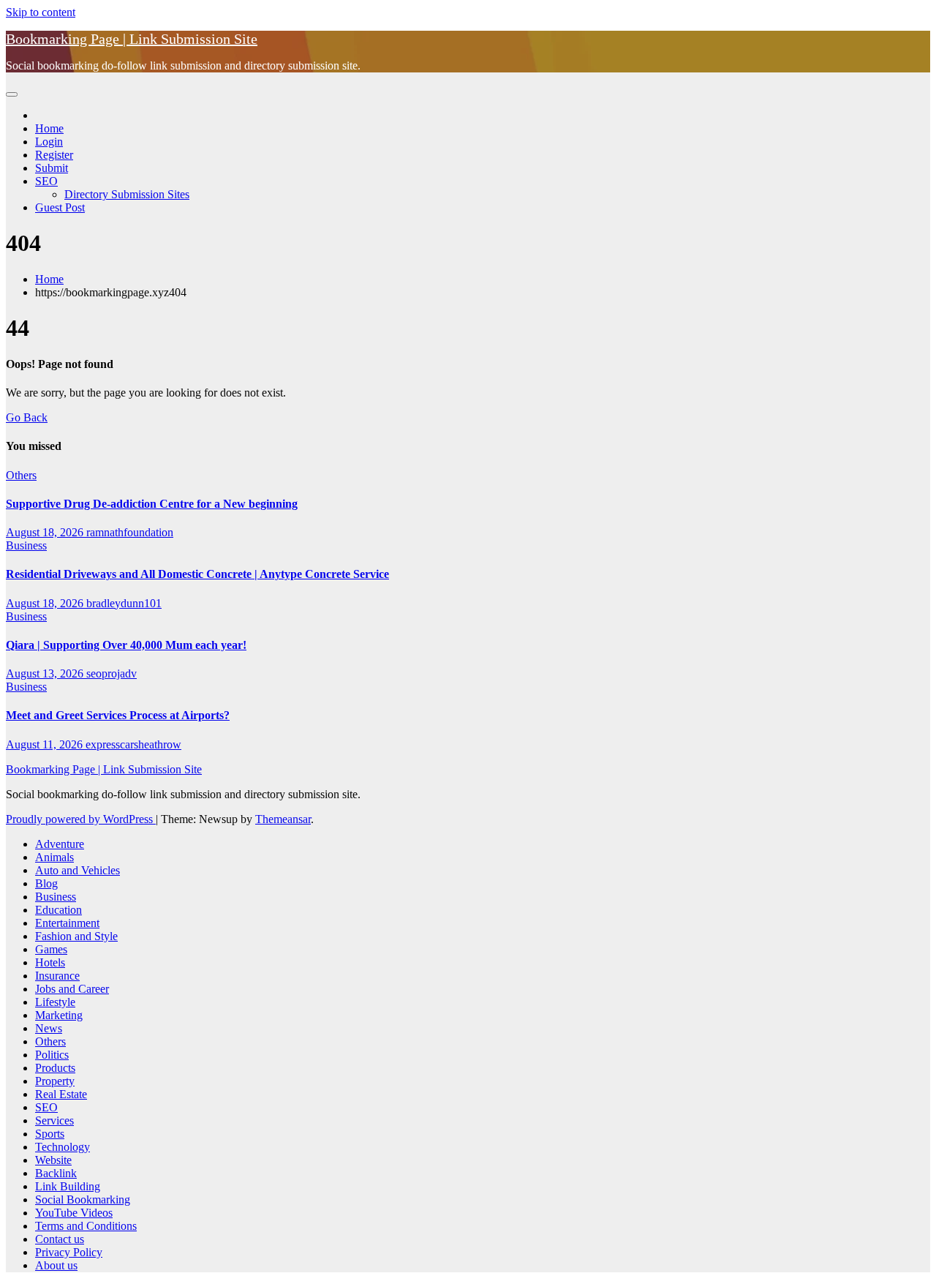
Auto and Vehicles (77, 870)
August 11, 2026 (46, 744)
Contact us (59, 1239)
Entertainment (67, 923)
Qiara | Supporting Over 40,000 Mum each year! (126, 645)
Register (54, 155)
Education (58, 910)
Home (49, 128)
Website (53, 1160)
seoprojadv (111, 673)
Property (55, 1081)
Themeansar (283, 819)
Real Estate (61, 1094)
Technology (62, 1147)
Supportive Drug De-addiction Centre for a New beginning (152, 504)
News (48, 1028)
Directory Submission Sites (126, 194)
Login (49, 141)
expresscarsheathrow (133, 744)
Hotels (50, 962)
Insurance (57, 975)
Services (54, 1120)
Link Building (67, 1186)
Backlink (56, 1173)
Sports (49, 1133)
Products (55, 1068)
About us (56, 1265)
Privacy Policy (68, 1252)
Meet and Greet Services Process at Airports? (118, 715)
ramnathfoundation (129, 532)
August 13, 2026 (46, 673)
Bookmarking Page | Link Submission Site (131, 39)
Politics (52, 1054)
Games (51, 949)
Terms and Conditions (86, 1226)
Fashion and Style (76, 936)
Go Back (27, 417)
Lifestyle (55, 1002)
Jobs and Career (72, 989)
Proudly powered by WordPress (81, 819)
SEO (46, 181)
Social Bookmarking (82, 1199)
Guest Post (60, 207)
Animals (54, 857)
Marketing (59, 1015)
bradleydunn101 (124, 603)
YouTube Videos (74, 1212)
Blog (46, 883)
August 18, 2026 (46, 532)
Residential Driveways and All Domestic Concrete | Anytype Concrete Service (197, 574)
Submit (51, 168)
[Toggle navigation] (12, 94)
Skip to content (40, 12)
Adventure (59, 844)
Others (21, 475)
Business (26, 545)
